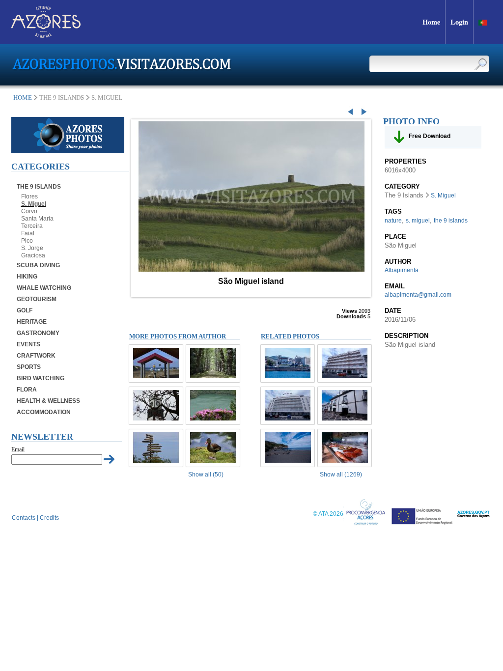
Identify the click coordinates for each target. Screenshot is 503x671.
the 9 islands (451, 220)
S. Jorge (32, 248)
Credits (49, 517)
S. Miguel (33, 204)
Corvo (29, 211)
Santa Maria (37, 219)
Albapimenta (402, 270)
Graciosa (33, 255)
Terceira (32, 226)
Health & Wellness (48, 400)
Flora (27, 389)
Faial (27, 233)
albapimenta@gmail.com (418, 294)
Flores (29, 196)
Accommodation (44, 412)
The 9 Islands (39, 186)
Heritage (32, 321)
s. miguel (418, 220)
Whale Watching (44, 287)
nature (393, 220)
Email (18, 449)
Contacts (23, 517)
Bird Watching (40, 378)
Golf (24, 310)
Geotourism (36, 299)
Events (28, 344)
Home (22, 97)
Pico (27, 241)
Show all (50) (206, 474)
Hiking (27, 276)
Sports (29, 366)
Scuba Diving (38, 265)
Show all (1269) (341, 474)
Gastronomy (38, 333)
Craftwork (36, 355)
